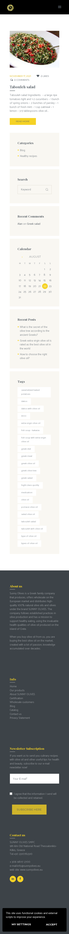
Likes (45, 76)
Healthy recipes (28, 156)
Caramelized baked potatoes (30, 392)
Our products (17, 690)
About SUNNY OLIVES (22, 694)
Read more (23, 121)
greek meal (26, 456)
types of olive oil (29, 543)
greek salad (27, 478)
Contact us (16, 714)
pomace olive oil (29, 507)
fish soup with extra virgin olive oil (33, 440)
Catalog (14, 710)
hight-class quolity (30, 485)
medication (26, 492)
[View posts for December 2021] (20, 257)
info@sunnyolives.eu (28, 866)
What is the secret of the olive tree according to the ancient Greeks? (34, 331)
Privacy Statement (20, 718)
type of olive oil (28, 536)
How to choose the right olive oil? (33, 356)
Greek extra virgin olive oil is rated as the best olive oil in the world (35, 345)
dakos (24, 401)
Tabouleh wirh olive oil (32, 529)
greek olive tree (28, 471)
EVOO (23, 416)
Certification (16, 698)
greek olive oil (28, 463)
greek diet (26, 449)
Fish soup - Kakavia (30, 430)
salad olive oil (28, 514)
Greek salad (33, 224)
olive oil (25, 500)
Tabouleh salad (22, 86)
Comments (21, 80)
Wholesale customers (22, 702)
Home (13, 686)
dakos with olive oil (30, 409)
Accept (51, 924)
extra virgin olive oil (30, 423)
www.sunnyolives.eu (31, 870)
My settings (21, 924)
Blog (22, 150)
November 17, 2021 (20, 76)
